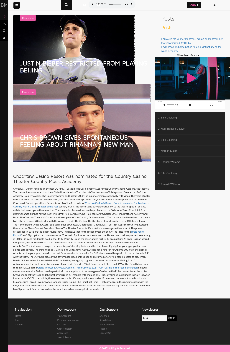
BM (4, 5)
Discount (61, 324)
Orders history (64, 328)
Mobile (103, 328)
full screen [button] (211, 104)
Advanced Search (108, 324)
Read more (28, 17)
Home (18, 315)
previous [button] (185, 105)
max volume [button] (176, 105)
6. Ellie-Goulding (167, 173)
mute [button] (165, 105)
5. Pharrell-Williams (169, 162)
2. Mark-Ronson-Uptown (171, 128)
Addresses (62, 332)
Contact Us (105, 332)
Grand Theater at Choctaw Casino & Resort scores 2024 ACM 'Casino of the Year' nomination (87, 267)
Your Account (64, 315)
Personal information (68, 320)
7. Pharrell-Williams (169, 184)
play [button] (190, 78)
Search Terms (64, 337)
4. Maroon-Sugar (167, 150)
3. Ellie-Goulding (167, 139)
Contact (19, 324)
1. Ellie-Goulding (167, 117)
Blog (17, 320)
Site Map (104, 315)
